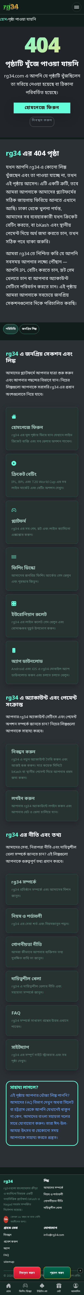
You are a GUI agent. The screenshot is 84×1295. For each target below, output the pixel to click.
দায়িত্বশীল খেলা (53, 1208)
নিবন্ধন (7, 1235)
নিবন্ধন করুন (42, 120)
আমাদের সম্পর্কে (53, 1188)
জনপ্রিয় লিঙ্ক (29, 329)
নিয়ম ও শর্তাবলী (53, 1194)
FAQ (6, 1255)
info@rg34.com (54, 1235)
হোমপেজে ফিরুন (42, 108)
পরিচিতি (11, 329)
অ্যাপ (7, 1248)
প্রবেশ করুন (11, 1242)
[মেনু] (76, 7)
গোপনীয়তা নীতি (53, 1201)
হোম (3, 19)
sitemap (9, 1262)
